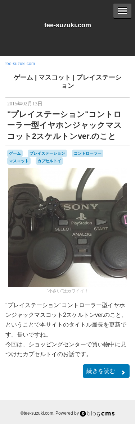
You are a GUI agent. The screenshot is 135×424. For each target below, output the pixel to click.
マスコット (55, 77)
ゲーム (23, 77)
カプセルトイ (49, 161)
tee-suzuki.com (67, 25)
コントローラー (88, 153)
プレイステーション (47, 153)
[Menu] (122, 11)
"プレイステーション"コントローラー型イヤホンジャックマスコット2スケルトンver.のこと (64, 125)
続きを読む (100, 371)
